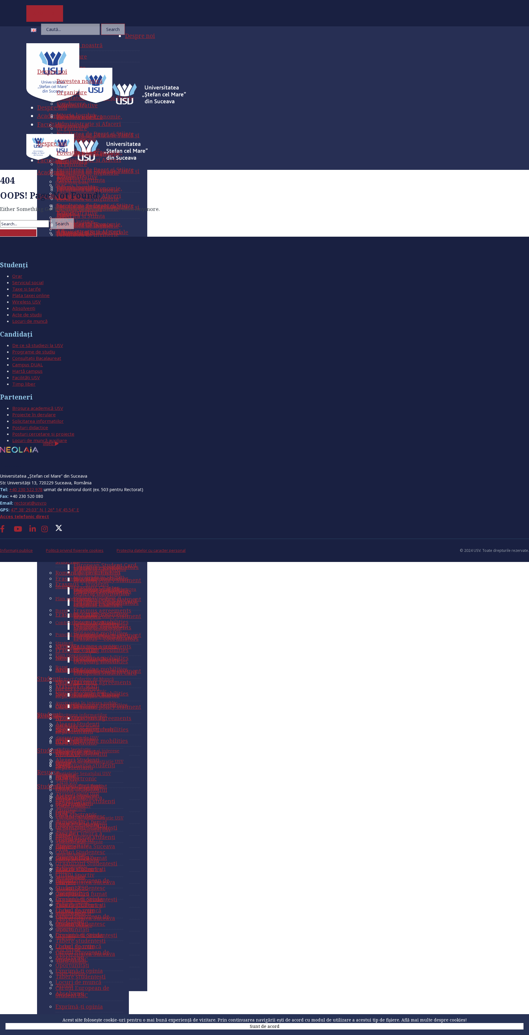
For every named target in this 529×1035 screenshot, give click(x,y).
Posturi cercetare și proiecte (43, 434)
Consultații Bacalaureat (36, 358)
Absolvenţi (23, 308)
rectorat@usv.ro (30, 503)
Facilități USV (26, 377)
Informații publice (16, 550)
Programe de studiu (33, 352)
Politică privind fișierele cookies (74, 550)
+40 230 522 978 (26, 489)
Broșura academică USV (37, 408)
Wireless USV (26, 302)
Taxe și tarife (26, 289)
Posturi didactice (30, 427)
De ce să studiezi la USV (37, 345)
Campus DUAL (27, 364)
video (49, 443)
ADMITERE (45, 13)
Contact (12, 464)
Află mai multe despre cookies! (434, 1020)
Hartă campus (27, 371)
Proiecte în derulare (34, 414)
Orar (17, 276)
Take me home (18, 232)
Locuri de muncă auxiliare (39, 440)
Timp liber (24, 384)
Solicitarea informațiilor (38, 421)
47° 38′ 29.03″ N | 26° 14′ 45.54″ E (45, 510)
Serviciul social (27, 282)
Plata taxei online (31, 295)
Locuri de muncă (29, 321)
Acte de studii (27, 314)
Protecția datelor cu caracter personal (151, 550)
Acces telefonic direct (24, 516)
